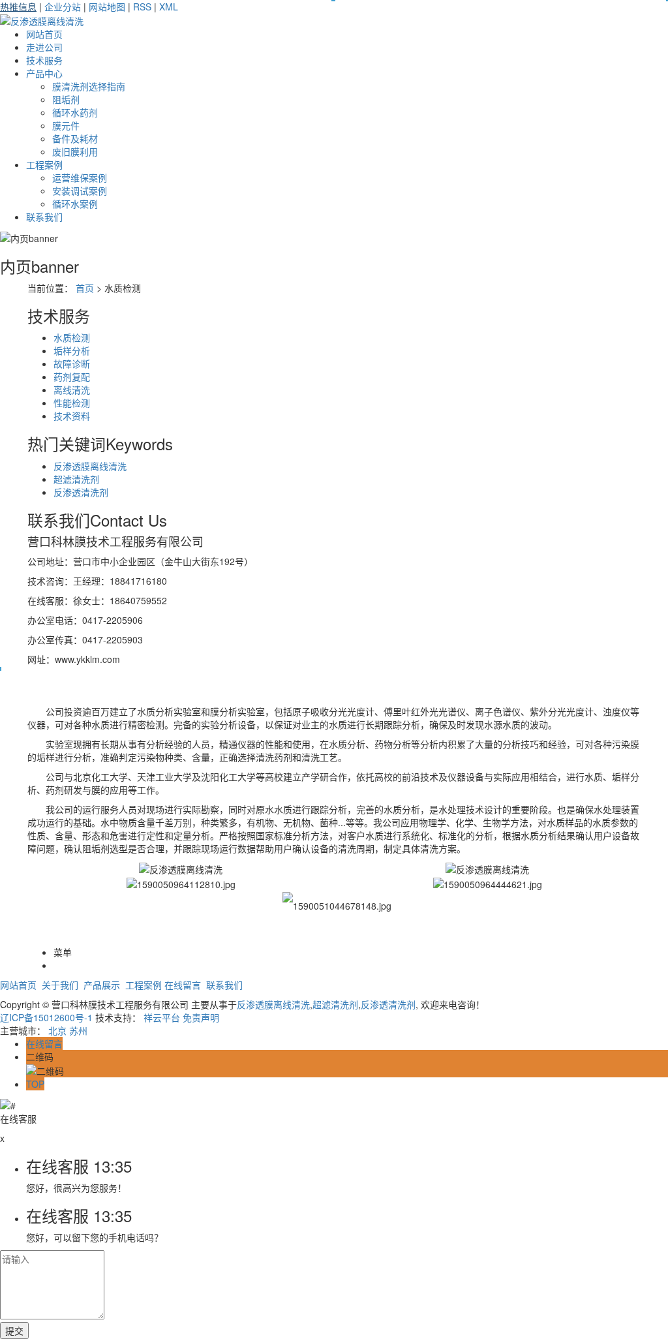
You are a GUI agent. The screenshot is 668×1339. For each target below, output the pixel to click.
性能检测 (71, 402)
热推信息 (18, 6)
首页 (85, 287)
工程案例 (44, 164)
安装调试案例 (79, 190)
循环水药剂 (75, 112)
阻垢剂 (66, 99)
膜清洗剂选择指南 (88, 86)
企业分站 (62, 6)
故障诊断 (71, 363)
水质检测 (71, 337)
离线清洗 (71, 389)
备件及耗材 (75, 138)
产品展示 (102, 984)
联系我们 (44, 216)
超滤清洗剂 (76, 478)
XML (168, 6)
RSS (142, 6)
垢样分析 (71, 350)
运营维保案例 (79, 177)
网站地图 (107, 6)
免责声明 (201, 1017)
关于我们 (60, 984)
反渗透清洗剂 (80, 492)
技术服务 (44, 60)
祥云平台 (162, 1017)
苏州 (78, 1030)
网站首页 (44, 33)
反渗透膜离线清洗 (90, 465)
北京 (57, 1030)
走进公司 (44, 47)
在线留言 (182, 984)
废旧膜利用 (75, 151)
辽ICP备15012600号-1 (46, 1017)
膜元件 (66, 125)
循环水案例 (75, 203)
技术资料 (71, 415)
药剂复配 (71, 376)
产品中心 (44, 73)
